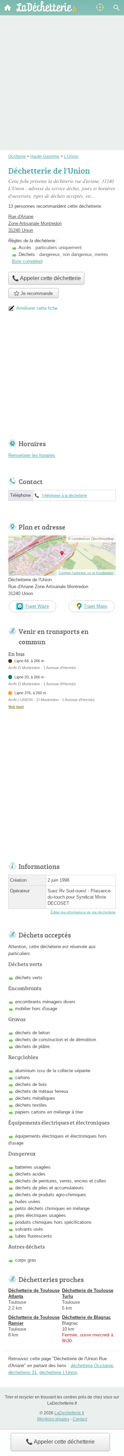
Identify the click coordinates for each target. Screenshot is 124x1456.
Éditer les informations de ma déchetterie (83, 912)
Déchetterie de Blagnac (86, 1317)
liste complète (27, 261)
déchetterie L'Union (58, 1372)
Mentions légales (53, 1419)
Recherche (116, 7)
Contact (80, 1419)
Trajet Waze (37, 606)
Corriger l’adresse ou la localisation (86, 573)
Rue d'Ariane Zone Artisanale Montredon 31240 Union (35, 223)
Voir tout (16, 707)
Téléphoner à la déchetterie (64, 495)
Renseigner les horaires (31, 455)
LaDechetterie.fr (69, 1413)
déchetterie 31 (22, 1372)
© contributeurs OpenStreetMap (91, 539)
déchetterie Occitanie (92, 1365)
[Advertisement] (62, 73)
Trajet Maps (95, 606)
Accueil (7, 7)
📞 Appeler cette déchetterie (60, 1442)
